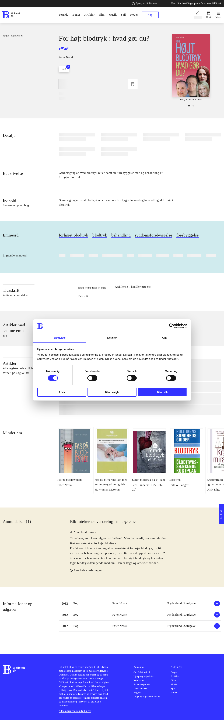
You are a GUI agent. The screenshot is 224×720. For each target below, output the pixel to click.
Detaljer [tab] (112, 337)
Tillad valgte (112, 392)
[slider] (191, 68)
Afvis (62, 392)
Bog (64, 69)
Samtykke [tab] (60, 337)
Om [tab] (164, 337)
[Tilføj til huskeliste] (133, 84)
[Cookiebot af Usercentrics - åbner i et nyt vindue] (171, 326)
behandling (121, 235)
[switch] (92, 378)
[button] (140, 603)
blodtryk (99, 235)
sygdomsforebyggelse (153, 235)
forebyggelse (187, 235)
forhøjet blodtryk (73, 235)
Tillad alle (162, 392)
